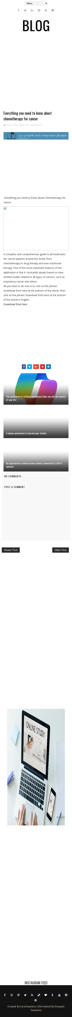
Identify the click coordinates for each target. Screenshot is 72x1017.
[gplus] (32, 10)
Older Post (61, 550)
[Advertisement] (36, 74)
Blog (36, 25)
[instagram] (39, 10)
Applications (36, 124)
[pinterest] (45, 10)
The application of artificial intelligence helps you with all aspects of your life (36, 398)
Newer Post (10, 550)
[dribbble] (11, 994)
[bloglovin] (52, 10)
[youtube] (59, 994)
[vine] (18, 994)
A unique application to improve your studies (26, 433)
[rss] (32, 994)
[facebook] (18, 10)
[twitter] (25, 10)
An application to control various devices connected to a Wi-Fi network (34, 465)
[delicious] (39, 994)
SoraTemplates (28, 1006)
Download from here (15, 304)
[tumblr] (52, 994)
